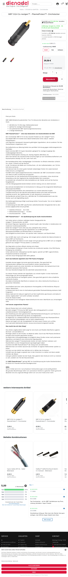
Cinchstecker (44, 9)
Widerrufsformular (41, 544)
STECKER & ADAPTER (31, 9)
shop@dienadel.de (60, 547)
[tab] (6, 109)
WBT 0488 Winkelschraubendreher (17, 120)
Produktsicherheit (18, 109)
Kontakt (37, 540)
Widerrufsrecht (40, 542)
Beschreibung (6, 109)
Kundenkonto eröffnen (8, 542)
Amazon (22, 542)
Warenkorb (50, 79)
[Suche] (53, 4)
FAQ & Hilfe (6, 544)
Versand (5, 547)
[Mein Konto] (57, 4)
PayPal (22, 540)
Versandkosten (58, 67)
